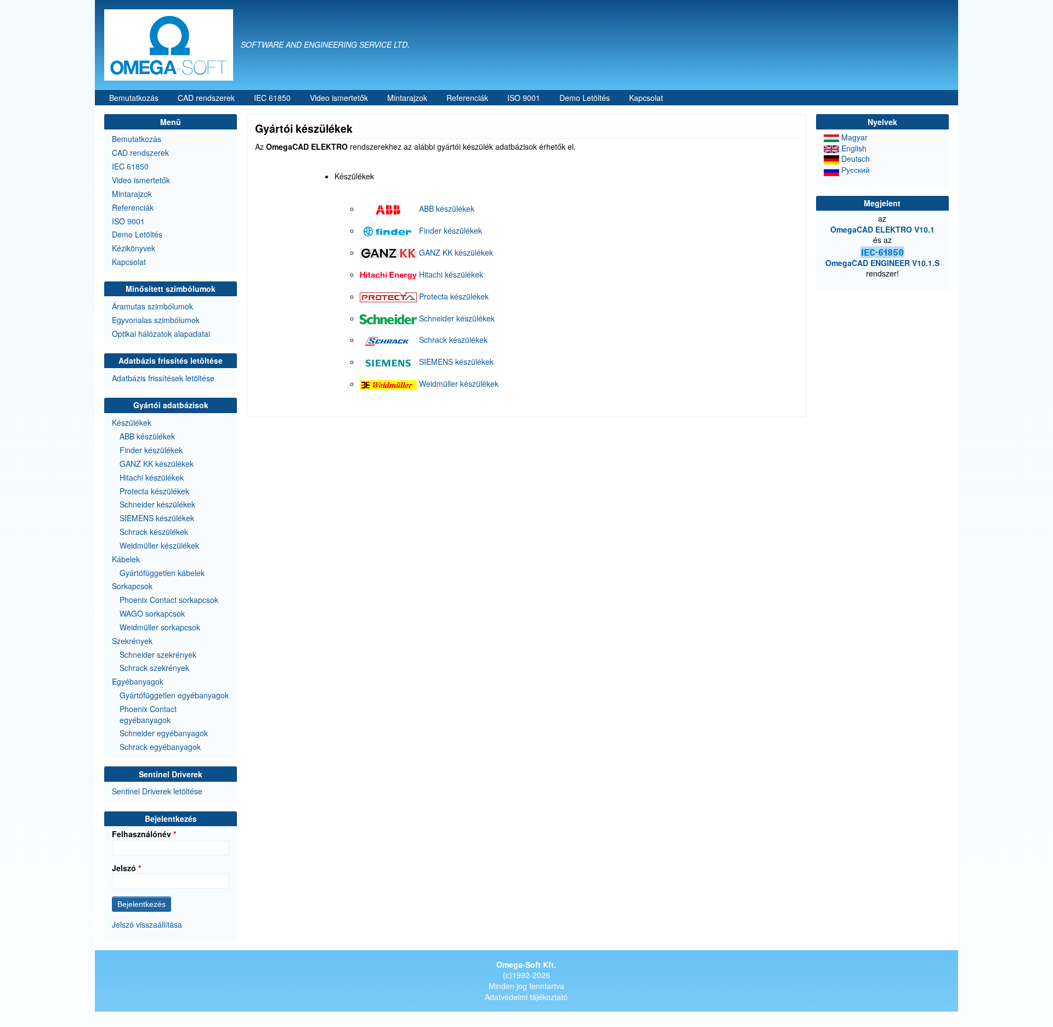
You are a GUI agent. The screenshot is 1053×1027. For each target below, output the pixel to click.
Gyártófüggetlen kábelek (162, 572)
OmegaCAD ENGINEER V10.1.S (882, 262)
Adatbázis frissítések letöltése (163, 378)
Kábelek (126, 559)
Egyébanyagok (137, 681)
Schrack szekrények (154, 667)
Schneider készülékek (457, 318)
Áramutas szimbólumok (152, 306)
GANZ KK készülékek (456, 252)
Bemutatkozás (133, 97)
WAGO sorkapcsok (152, 613)
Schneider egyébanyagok (164, 732)
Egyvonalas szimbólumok (156, 319)
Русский (854, 169)
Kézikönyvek (133, 247)
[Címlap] (172, 45)
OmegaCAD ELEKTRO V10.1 (882, 229)
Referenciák (467, 97)
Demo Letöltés (584, 97)
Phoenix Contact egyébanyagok (148, 714)
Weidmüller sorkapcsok (160, 627)
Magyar (853, 137)
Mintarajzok (407, 97)
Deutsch (854, 158)
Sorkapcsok (132, 585)
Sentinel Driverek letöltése (157, 791)
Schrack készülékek (453, 339)
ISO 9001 (523, 97)
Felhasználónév (141, 834)
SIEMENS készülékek (456, 361)
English (853, 148)
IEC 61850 (272, 97)
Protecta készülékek (454, 296)
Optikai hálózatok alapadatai (161, 333)
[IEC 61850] (882, 250)
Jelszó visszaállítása (147, 924)
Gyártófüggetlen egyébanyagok (174, 695)
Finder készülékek (450, 230)
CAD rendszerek (206, 97)
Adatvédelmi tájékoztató (526, 996)
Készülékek (131, 422)
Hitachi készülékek (451, 274)
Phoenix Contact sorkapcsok (169, 599)
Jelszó (124, 868)
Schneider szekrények (158, 654)
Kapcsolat (646, 97)
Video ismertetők (339, 97)
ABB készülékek (446, 208)
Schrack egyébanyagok (160, 746)
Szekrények (132, 640)
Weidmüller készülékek (459, 383)
